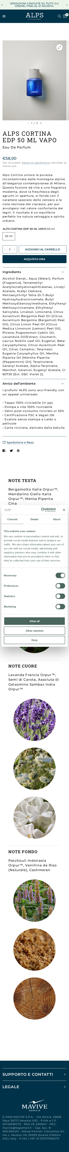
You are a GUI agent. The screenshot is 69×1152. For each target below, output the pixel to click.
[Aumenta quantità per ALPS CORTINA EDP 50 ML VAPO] (14, 249)
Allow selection (35, 630)
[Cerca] (59, 16)
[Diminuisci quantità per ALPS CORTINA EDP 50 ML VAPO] (5, 249)
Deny (34, 640)
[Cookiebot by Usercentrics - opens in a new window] (42, 510)
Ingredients (12, 272)
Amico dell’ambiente (19, 383)
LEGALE (11, 1086)
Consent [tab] (12, 519)
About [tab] (56, 519)
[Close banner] (64, 510)
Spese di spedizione (36, 162)
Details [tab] (34, 519)
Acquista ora (34, 259)
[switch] (60, 586)
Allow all (34, 621)
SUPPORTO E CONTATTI (28, 1074)
